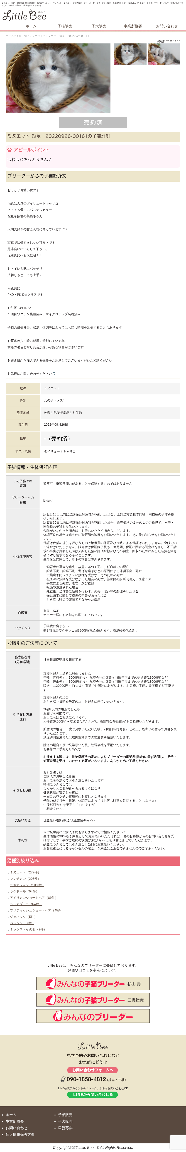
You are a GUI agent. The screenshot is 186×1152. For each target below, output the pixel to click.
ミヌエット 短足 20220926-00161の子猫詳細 (58, 136)
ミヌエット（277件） (25, 872)
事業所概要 (133, 26)
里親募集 (65, 1128)
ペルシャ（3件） (22, 923)
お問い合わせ (167, 26)
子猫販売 (65, 26)
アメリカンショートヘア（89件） (34, 897)
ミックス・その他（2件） (28, 929)
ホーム (31, 26)
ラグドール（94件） (24, 891)
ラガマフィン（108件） (27, 885)
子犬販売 (99, 26)
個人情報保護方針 (20, 1134)
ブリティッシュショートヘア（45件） (37, 910)
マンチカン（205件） (25, 878)
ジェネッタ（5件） (23, 916)
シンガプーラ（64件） (26, 904)
